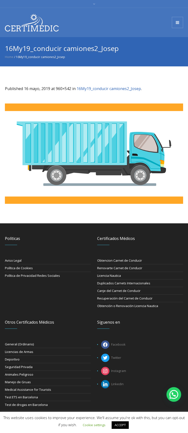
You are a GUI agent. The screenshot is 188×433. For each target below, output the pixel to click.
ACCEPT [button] (120, 425)
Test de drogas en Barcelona (26, 404)
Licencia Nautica (109, 275)
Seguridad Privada (19, 367)
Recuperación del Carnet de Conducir (125, 298)
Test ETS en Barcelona (21, 397)
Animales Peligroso (19, 374)
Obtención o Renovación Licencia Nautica (127, 306)
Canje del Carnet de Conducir (119, 291)
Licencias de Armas (19, 352)
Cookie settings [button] (94, 425)
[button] (173, 394)
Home (9, 57)
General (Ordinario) (19, 344)
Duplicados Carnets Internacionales (123, 283)
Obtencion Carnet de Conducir (119, 260)
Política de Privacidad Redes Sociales (32, 275)
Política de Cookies (19, 268)
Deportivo (12, 359)
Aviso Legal (13, 260)
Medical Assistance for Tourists (28, 389)
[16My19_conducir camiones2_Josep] (94, 153)
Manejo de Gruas (18, 382)
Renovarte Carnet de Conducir (119, 268)
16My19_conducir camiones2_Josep (109, 88)
